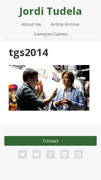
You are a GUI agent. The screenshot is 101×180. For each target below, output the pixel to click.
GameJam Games (51, 34)
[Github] (78, 154)
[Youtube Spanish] (36, 154)
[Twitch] (50, 154)
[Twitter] (22, 154)
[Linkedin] (64, 154)
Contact (50, 141)
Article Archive (65, 24)
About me (31, 24)
